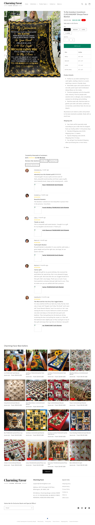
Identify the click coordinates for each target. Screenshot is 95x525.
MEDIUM (75, 29)
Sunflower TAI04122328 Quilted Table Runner (35, 373)
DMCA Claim (65, 497)
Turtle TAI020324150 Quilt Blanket (52, 255)
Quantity (66, 36)
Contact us (65, 492)
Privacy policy (48, 521)
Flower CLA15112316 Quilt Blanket (78, 403)
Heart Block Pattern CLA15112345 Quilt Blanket (35, 403)
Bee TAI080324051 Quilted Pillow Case (13, 433)
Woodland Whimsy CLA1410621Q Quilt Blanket (79, 373)
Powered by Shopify (31, 521)
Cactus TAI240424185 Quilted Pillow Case (36, 463)
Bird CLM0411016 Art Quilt (76, 463)
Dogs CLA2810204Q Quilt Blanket (56, 403)
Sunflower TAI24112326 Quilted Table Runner (57, 373)
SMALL (67, 29)
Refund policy (41, 521)
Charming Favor (23, 521)
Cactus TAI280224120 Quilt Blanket (53, 287)
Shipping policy (66, 483)
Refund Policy (66, 486)
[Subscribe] (31, 508)
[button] (33, 4)
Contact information (73, 521)
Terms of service (56, 521)
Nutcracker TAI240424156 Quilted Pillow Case (57, 463)
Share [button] (67, 147)
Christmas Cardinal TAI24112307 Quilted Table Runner (57, 433)
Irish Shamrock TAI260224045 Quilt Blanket (55, 230)
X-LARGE (68, 33)
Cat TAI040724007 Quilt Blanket (52, 325)
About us (64, 495)
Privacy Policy (66, 489)
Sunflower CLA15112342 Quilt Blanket (35, 433)
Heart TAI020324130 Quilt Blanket (52, 185)
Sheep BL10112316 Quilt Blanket (12, 403)
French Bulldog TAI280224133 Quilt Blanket (55, 207)
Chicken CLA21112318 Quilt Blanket (12, 463)
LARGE (83, 29)
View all (47, 471)
